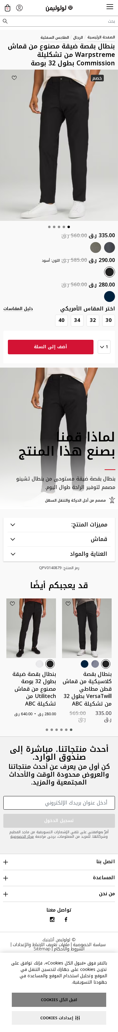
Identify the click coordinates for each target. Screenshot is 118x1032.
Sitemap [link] (42, 949)
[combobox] (59, 21)
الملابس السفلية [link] (55, 37)
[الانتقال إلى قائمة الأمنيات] (14, 78)
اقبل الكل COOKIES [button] (59, 1000)
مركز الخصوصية (22, 836)
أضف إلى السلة (50, 347)
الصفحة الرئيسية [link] (101, 37)
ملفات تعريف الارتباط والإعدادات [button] (41, 944)
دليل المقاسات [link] (18, 309)
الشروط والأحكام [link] (69, 949)
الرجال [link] (78, 37)
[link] (19, 8)
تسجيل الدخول (59, 821)
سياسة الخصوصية (89, 944)
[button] (109, 8)
